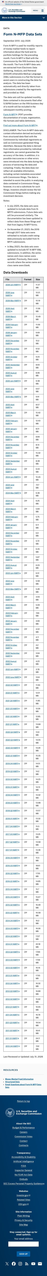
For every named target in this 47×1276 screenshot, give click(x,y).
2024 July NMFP (12, 477)
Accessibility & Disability (23, 1157)
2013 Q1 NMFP (12, 975)
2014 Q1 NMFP (12, 944)
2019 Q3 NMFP (12, 771)
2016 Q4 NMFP (12, 858)
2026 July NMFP (12, 285)
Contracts (23, 1145)
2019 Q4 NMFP (12, 763)
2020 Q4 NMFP (12, 732)
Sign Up (23, 1254)
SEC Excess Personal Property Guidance (23, 1183)
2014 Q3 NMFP (12, 928)
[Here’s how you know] (23, 3)
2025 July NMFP (12, 381)
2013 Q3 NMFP (12, 960)
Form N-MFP (9, 114)
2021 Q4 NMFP (12, 701)
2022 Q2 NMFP (12, 685)
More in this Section (12, 17)
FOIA (23, 1166)
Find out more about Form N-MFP (19, 125)
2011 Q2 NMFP (12, 1030)
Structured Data (12, 1082)
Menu (35, 10)
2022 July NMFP (12, 669)
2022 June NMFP (13, 677)
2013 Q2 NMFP (12, 968)
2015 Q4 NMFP (12, 889)
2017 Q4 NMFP (12, 826)
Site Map (23, 1224)
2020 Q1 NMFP (12, 756)
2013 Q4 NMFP (12, 952)
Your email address (23, 1239)
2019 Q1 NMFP (12, 787)
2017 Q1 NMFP (12, 850)
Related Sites (23, 1200)
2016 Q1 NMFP (12, 881)
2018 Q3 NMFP (12, 803)
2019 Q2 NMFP (12, 779)
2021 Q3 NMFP (12, 708)
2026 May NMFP (13, 301)
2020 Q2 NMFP (12, 748)
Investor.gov (22, 1195)
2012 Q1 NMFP (12, 1007)
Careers (23, 1132)
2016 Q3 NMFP (12, 865)
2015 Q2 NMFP (12, 905)
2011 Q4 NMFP (12, 1015)
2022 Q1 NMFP (12, 693)
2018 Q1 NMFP (12, 818)
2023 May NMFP (13, 589)
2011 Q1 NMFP (11, 1038)
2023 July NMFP (12, 573)
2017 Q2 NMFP (12, 842)
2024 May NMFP (13, 493)
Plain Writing (23, 1216)
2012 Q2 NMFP (12, 999)
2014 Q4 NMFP (12, 921)
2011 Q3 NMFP (12, 1022)
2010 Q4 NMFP (12, 1046)
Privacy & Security (24, 1220)
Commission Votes (23, 1136)
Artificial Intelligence (23, 1161)
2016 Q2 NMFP (12, 873)
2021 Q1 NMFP (12, 724)
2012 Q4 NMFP (12, 983)
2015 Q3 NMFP (12, 897)
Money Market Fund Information (19, 1079)
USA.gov (22, 1204)
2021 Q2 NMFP (12, 716)
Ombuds (23, 1179)
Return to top (23, 1101)
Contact (23, 1141)
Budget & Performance (23, 1127)
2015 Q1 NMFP (12, 913)
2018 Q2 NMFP (12, 810)
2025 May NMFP (13, 397)
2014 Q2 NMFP (12, 936)
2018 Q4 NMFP (12, 795)
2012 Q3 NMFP (12, 991)
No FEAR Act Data (23, 1175)
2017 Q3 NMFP (12, 834)
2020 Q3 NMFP (12, 740)
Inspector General (23, 1170)
